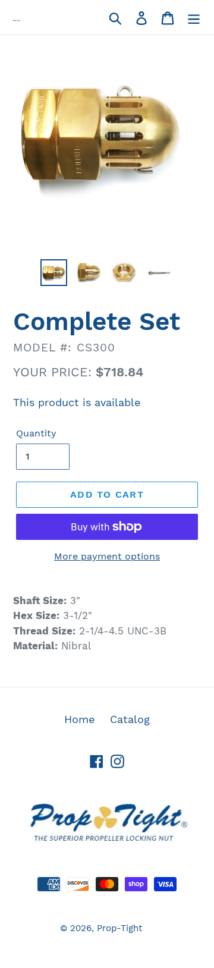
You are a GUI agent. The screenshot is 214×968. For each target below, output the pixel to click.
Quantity (36, 433)
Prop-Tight (119, 928)
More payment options (107, 556)
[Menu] (194, 17)
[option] (55, 272)
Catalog (130, 719)
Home (79, 719)
